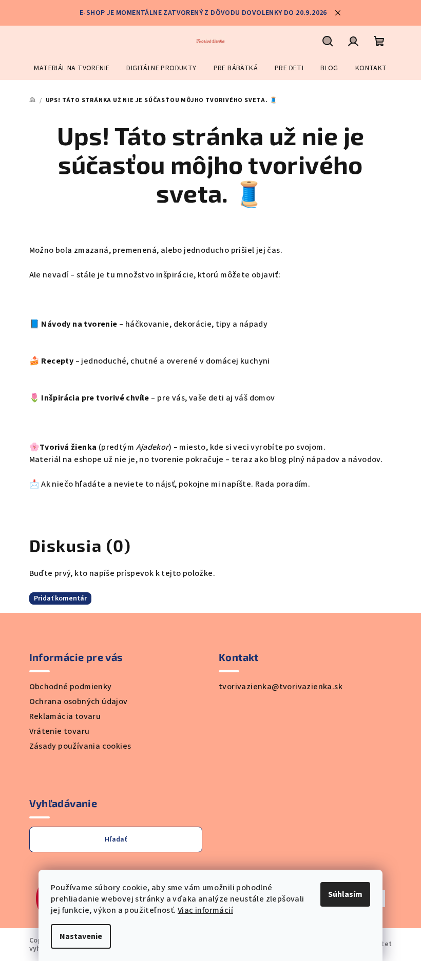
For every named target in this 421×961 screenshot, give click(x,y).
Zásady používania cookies (80, 746)
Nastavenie (81, 936)
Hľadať (116, 839)
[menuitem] (72, 68)
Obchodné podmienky (70, 686)
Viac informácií (205, 910)
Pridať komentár (60, 598)
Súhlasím (345, 894)
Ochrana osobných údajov (78, 701)
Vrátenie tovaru (59, 731)
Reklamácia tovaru (65, 716)
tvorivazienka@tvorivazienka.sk (280, 686)
